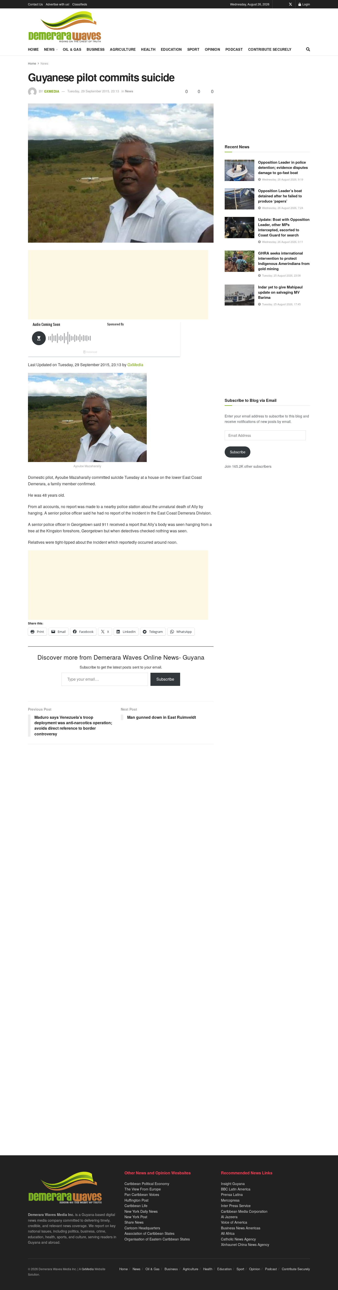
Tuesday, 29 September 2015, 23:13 (93, 91)
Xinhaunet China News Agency (245, 1244)
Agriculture (123, 49)
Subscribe (165, 679)
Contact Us (35, 4)
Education (171, 49)
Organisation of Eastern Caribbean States (157, 1239)
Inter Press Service (236, 1205)
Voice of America (234, 1222)
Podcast (234, 49)
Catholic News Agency (238, 1239)
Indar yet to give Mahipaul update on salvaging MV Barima (280, 292)
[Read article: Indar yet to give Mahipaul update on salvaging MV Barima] (239, 295)
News (49, 49)
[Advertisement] (118, 284)
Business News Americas (240, 1227)
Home (33, 49)
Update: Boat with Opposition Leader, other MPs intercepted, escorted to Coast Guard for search (284, 227)
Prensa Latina (232, 1194)
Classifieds (79, 4)
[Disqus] (121, 943)
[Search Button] (308, 49)
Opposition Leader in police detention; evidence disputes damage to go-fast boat (283, 167)
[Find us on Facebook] (283, 4)
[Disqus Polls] (120, 814)
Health (148, 49)
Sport (193, 49)
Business (95, 49)
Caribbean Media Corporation (244, 1211)
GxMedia (51, 91)
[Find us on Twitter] (290, 4)
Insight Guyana (233, 1183)
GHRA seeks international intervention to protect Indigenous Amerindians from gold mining (284, 260)
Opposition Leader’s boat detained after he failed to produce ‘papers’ (280, 196)
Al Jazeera (229, 1216)
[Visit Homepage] (64, 27)
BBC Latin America (235, 1189)
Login (306, 4)
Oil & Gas (72, 49)
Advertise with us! (57, 4)
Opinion (212, 49)
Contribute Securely (269, 49)
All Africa (228, 1233)
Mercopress (230, 1200)
